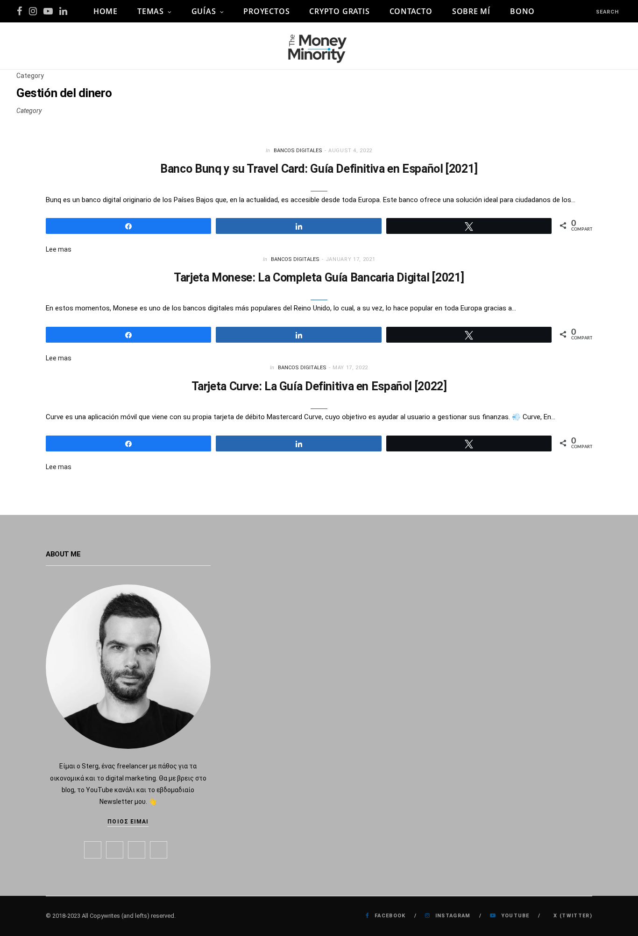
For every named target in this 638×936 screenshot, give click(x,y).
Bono (522, 11)
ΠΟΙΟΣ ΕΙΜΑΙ (128, 821)
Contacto (411, 11)
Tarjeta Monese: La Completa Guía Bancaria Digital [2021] (319, 277)
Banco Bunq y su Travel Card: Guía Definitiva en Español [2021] (319, 169)
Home (105, 11)
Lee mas (58, 249)
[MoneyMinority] (319, 45)
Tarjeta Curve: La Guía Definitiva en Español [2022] (319, 386)
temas (150, 11)
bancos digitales (298, 151)
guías (203, 11)
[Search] (588, 11)
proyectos (266, 11)
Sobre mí (471, 11)
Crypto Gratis (339, 11)
